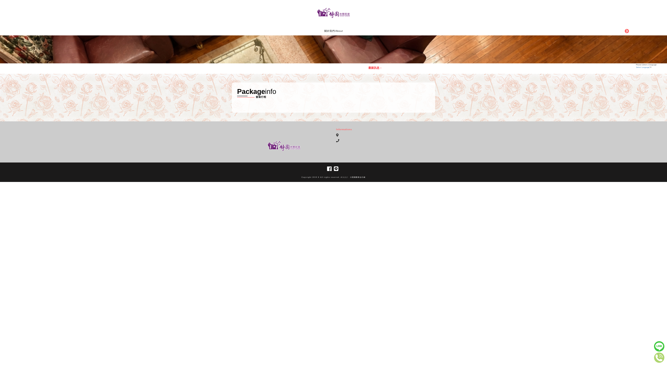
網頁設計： (345, 177)
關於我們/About (333, 31)
